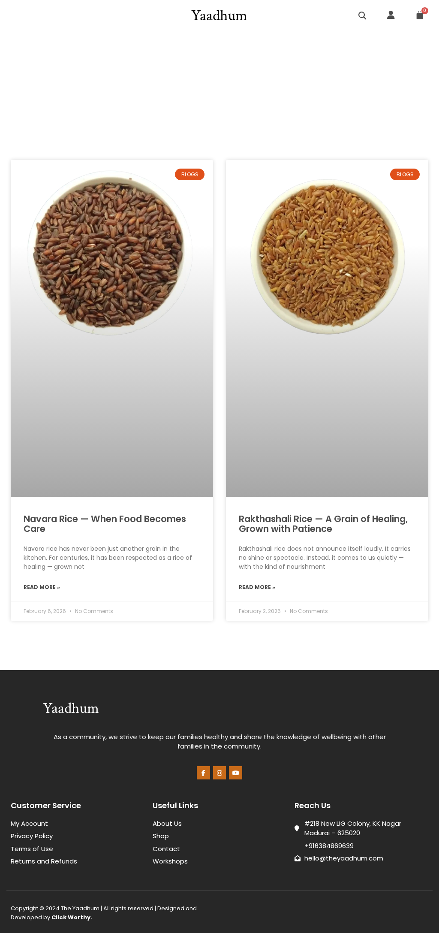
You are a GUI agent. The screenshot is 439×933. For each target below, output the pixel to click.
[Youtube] (235, 772)
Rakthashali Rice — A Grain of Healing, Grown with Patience (323, 524)
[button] (14, 16)
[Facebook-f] (203, 772)
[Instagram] (219, 772)
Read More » (42, 587)
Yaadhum (219, 16)
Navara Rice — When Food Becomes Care (105, 524)
